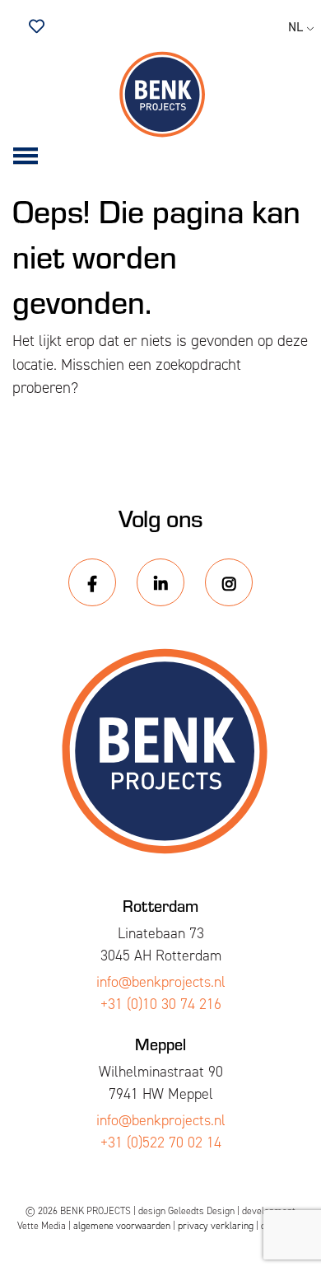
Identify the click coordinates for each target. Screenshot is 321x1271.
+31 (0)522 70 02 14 (160, 1142)
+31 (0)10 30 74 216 (160, 1004)
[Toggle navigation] (25, 156)
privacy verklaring (216, 1225)
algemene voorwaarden (121, 1225)
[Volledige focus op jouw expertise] (160, 94)
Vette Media (41, 1225)
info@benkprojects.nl (161, 982)
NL (295, 26)
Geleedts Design (201, 1210)
